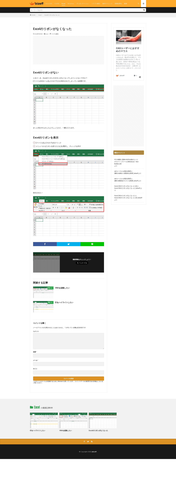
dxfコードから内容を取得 (122, 171)
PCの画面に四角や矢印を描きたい (125, 159)
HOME (33, 15)
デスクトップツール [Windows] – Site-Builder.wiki (126, 163)
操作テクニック (107, 3)
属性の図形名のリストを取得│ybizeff (126, 181)
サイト (35, 368)
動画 (125, 3)
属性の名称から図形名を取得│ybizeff (126, 173)
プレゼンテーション (82, 3)
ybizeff (94, 451)
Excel (63, 3)
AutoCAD (48, 3)
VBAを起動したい (62, 288)
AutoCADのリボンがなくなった (124, 195)
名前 (35, 352)
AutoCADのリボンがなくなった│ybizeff (127, 188)
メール (35, 360)
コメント (36, 331)
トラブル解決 (95, 3)
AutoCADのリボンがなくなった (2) (125, 186)
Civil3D (56, 3)
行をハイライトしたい (64, 302)
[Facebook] (45, 244)
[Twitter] (68, 244)
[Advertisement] (68, 50)
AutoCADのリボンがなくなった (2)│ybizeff (128, 198)
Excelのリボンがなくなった (52, 15)
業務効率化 (118, 3)
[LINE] (92, 244)
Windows (71, 3)
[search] (144, 10)
